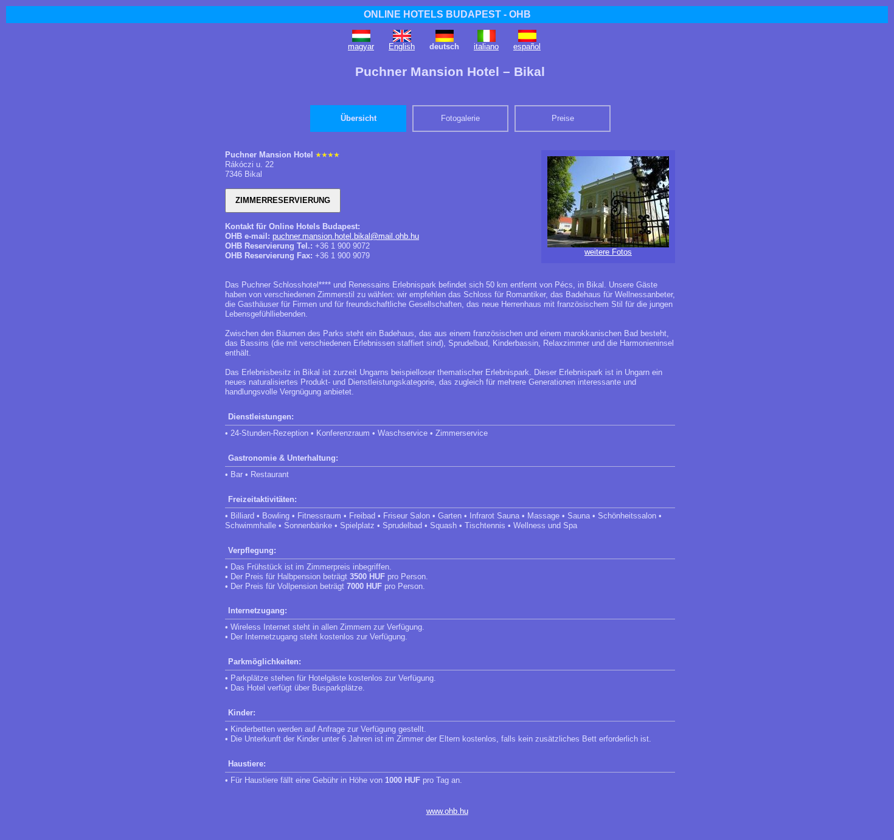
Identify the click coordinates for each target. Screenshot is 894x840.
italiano (486, 46)
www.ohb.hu (447, 811)
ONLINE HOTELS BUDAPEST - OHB (447, 14)
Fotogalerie (460, 118)
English (402, 46)
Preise (563, 118)
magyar (361, 46)
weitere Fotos (608, 251)
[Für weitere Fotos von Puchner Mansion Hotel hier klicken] (608, 244)
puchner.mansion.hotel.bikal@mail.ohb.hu (345, 236)
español (527, 46)
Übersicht (358, 118)
